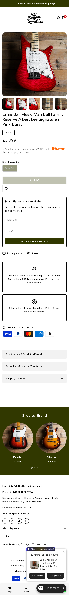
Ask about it (55, 576)
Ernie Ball (9, 169)
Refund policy (17, 565)
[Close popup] (63, 552)
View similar (37, 576)
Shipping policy (23, 571)
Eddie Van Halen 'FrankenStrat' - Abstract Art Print (49, 562)
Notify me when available (34, 241)
